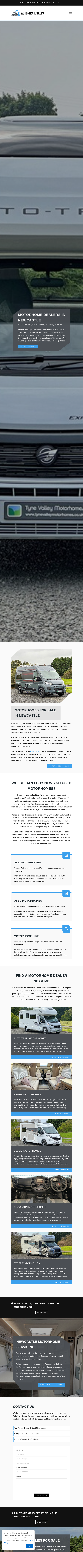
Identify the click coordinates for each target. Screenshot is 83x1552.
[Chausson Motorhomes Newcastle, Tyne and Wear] (41, 1202)
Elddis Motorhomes (27, 1150)
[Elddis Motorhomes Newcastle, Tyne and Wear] (41, 1146)
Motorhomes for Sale (28, 346)
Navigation (70, 13)
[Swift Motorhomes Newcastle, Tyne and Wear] (41, 1258)
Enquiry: (19, 1476)
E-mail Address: (21, 1459)
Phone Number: (21, 1468)
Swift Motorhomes (27, 1263)
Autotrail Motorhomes (60, 1057)
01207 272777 (58, 3)
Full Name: (19, 1450)
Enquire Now (41, 1312)
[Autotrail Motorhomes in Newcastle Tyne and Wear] (41, 1033)
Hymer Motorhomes (27, 1094)
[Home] (27, 13)
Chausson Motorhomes (30, 1207)
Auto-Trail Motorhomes (30, 1038)
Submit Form (41, 1495)
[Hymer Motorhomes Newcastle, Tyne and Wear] (41, 1089)
